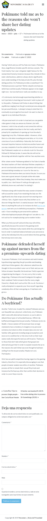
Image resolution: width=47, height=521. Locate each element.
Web (3, 478)
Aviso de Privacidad (35, 518)
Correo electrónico (9, 467)
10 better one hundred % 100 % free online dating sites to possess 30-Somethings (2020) (33, 394)
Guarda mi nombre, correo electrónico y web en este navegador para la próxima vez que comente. (20, 493)
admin (7, 57)
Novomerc (22, 518)
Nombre (5, 456)
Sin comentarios (7, 54)
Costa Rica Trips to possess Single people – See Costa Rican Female (10, 394)
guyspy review (30, 54)
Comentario (6, 422)
